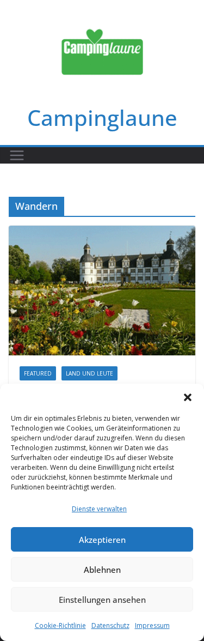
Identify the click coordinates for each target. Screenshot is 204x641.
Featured (38, 373)
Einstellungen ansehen (102, 599)
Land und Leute (89, 373)
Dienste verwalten (99, 508)
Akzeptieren (102, 539)
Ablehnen (102, 569)
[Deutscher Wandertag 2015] (102, 290)
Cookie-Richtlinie (60, 625)
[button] (187, 397)
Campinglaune (102, 117)
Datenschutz (110, 625)
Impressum (152, 625)
